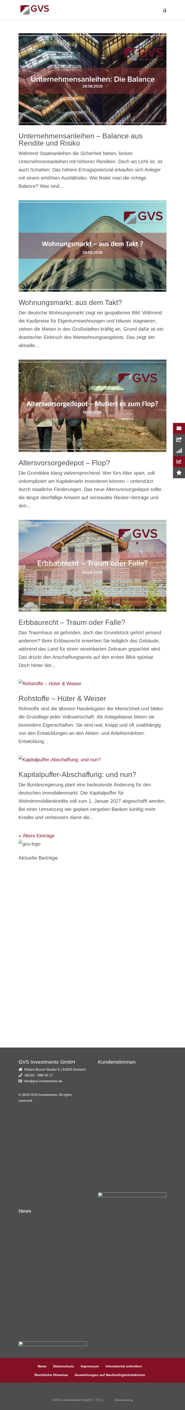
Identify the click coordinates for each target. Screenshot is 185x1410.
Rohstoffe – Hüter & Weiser (62, 698)
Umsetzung (124, 1400)
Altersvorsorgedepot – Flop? (64, 463)
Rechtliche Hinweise (51, 1375)
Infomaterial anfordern (124, 1366)
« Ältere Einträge (36, 835)
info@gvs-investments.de (43, 1081)
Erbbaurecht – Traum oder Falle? (72, 622)
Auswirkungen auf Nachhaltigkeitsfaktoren (110, 1375)
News (42, 1366)
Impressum (90, 1366)
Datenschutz (63, 1366)
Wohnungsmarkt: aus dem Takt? (70, 302)
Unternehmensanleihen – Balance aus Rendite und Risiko (81, 139)
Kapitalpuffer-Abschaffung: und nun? (77, 774)
